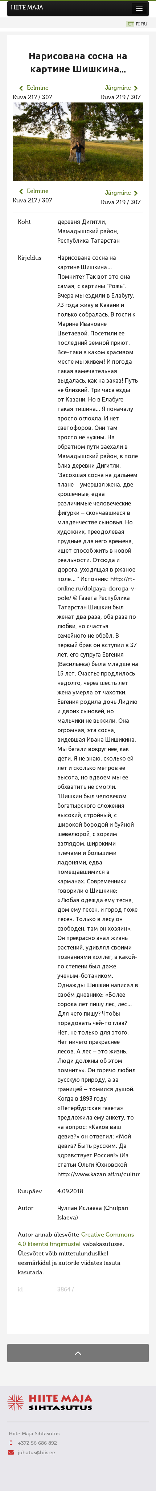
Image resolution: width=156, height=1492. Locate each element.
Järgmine (118, 88)
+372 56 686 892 (37, 1443)
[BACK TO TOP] (78, 1353)
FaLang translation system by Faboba (38, 1324)
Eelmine (38, 88)
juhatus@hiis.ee (36, 1452)
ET (131, 24)
